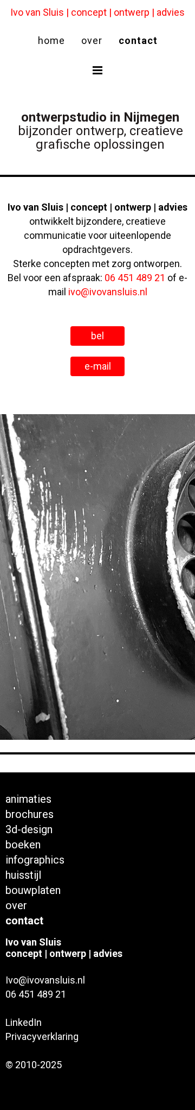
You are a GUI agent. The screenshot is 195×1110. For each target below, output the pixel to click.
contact (138, 40)
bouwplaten (33, 889)
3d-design (29, 828)
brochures (29, 813)
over (91, 40)
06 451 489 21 (135, 277)
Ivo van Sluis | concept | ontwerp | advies (97, 12)
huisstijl (23, 874)
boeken (23, 843)
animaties (28, 798)
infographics (34, 859)
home (51, 40)
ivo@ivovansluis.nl (107, 291)
